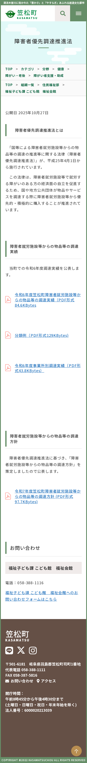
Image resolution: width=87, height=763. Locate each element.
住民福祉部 (50, 84)
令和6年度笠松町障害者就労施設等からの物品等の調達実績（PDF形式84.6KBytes (48, 300)
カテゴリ (27, 68)
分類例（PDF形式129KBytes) (42, 335)
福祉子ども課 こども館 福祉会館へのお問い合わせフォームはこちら (41, 596)
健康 (60, 68)
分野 (45, 68)
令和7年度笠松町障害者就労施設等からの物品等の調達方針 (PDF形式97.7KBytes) (48, 496)
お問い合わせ (22, 680)
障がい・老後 (15, 75)
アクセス (48, 680)
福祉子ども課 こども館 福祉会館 (30, 91)
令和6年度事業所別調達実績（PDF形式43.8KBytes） (48, 368)
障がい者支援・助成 (49, 75)
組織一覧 (27, 84)
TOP (8, 68)
